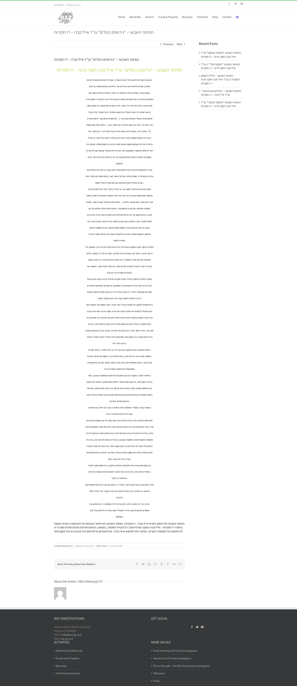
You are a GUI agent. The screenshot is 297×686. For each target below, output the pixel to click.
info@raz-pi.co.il (73, 5)
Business (61, 666)
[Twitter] (197, 627)
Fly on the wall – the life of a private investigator (181, 666)
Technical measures (68, 673)
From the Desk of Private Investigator (175, 651)
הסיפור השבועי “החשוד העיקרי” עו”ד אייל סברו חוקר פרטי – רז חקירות (221, 104)
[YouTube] (202, 627)
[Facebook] (192, 627)
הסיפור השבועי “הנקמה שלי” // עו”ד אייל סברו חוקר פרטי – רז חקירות (220, 66)
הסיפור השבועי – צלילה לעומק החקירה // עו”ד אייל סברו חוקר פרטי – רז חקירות (220, 79)
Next (179, 44)
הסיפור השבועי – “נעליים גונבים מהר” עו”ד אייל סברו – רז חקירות (221, 93)
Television (159, 673)
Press (156, 681)
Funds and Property (68, 658)
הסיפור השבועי (101, 546)
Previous (168, 44)
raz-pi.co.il (66, 639)
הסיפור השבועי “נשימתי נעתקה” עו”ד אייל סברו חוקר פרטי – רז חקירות (221, 55)
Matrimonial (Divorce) (69, 651)
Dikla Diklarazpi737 (65, 546)
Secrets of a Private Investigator (172, 658)
